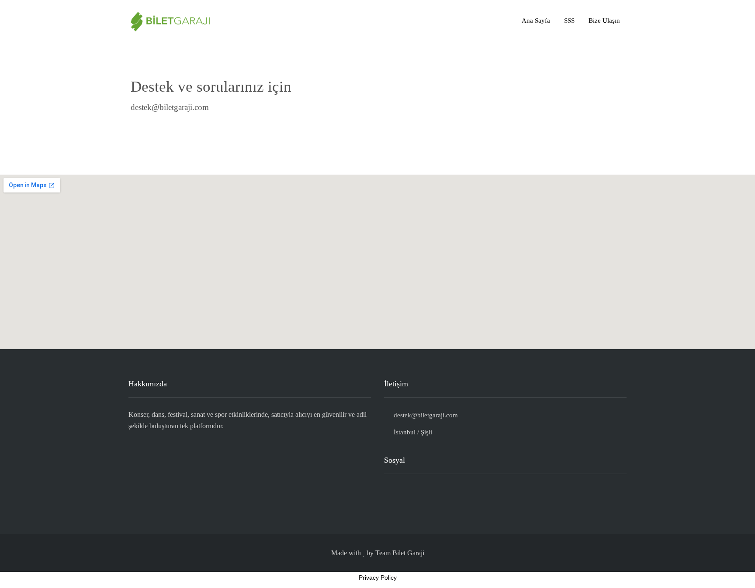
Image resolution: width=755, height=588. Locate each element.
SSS (569, 20)
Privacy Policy (378, 577)
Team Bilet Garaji (399, 553)
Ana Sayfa (536, 20)
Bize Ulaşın (604, 20)
